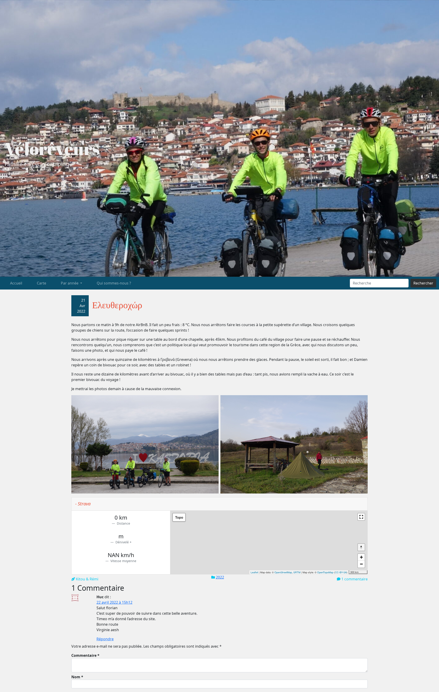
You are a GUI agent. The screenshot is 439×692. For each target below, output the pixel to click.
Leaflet (254, 572)
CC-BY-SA (341, 572)
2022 (220, 577)
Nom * (77, 676)
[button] (361, 516)
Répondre (105, 638)
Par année (70, 283)
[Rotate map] (361, 547)
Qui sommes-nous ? (114, 283)
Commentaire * (85, 655)
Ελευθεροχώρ (117, 305)
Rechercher (423, 283)
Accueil (16, 283)
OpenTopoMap (325, 572)
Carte (41, 283)
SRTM (296, 572)
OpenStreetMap (283, 572)
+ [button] (361, 557)
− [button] (361, 564)
